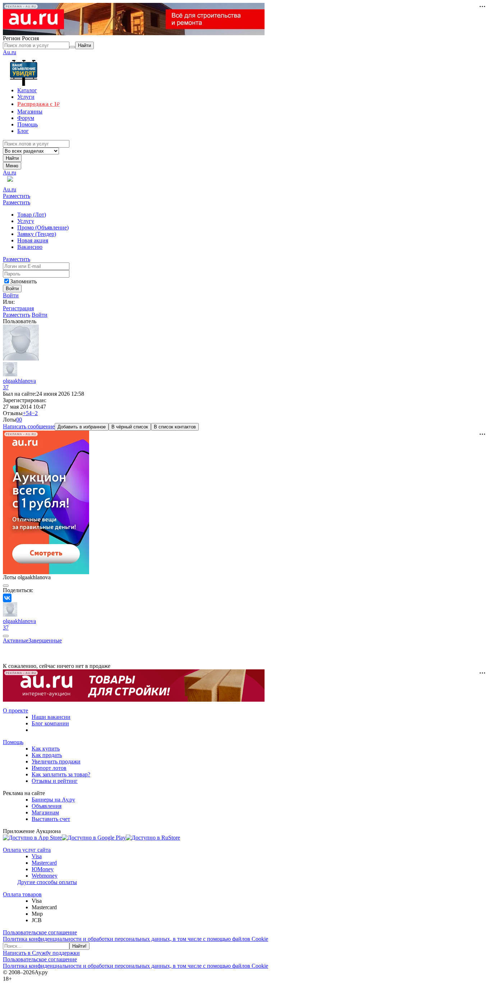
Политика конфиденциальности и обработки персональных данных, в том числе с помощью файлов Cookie (135, 939)
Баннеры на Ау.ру (53, 799)
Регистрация (18, 308)
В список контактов (175, 426)
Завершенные (45, 640)
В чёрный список (129, 426)
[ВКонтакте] (7, 598)
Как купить (46, 748)
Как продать (47, 755)
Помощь (13, 742)
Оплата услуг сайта (27, 850)
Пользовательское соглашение (40, 932)
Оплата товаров (22, 894)
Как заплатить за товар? (61, 774)
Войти (11, 295)
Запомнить (23, 281)
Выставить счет (51, 819)
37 (6, 387)
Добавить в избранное (82, 426)
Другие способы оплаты (47, 882)
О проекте (15, 710)
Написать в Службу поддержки (41, 953)
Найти (12, 158)
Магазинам (45, 812)
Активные (15, 640)
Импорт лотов (49, 768)
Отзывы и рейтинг (55, 781)
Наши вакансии (51, 717)
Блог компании (50, 723)
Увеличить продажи (56, 761)
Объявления (46, 806)
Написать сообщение (29, 426)
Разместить (16, 196)
